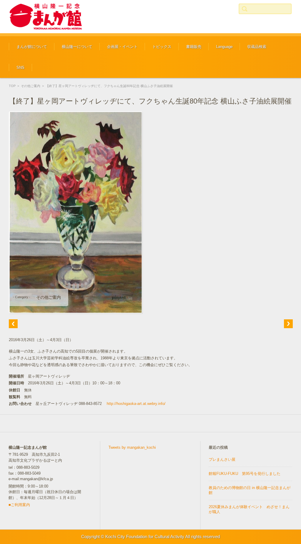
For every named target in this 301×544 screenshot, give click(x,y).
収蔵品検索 (256, 46)
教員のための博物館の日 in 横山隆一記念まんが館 (249, 490)
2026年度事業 (114, 64)
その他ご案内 (30, 86)
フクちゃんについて (74, 64)
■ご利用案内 (19, 505)
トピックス (161, 46)
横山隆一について (77, 46)
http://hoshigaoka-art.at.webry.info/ (136, 403)
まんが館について (31, 46)
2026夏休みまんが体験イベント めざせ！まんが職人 (249, 509)
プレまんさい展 (222, 459)
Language (224, 46)
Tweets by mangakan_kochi (132, 447)
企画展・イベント (122, 46)
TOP (12, 86)
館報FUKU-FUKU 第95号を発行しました (244, 473)
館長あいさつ (23, 64)
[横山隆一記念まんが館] (45, 17)
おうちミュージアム (165, 64)
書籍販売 (193, 46)
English (217, 64)
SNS (20, 67)
